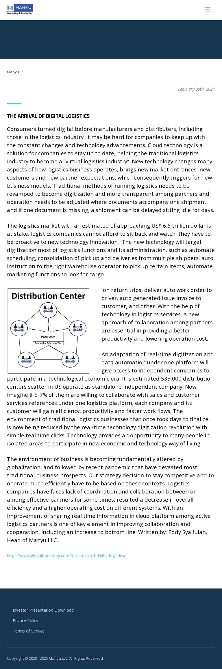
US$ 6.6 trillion (170, 225)
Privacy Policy (25, 620)
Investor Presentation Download (43, 610)
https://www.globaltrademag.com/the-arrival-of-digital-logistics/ (66, 555)
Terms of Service (29, 631)
